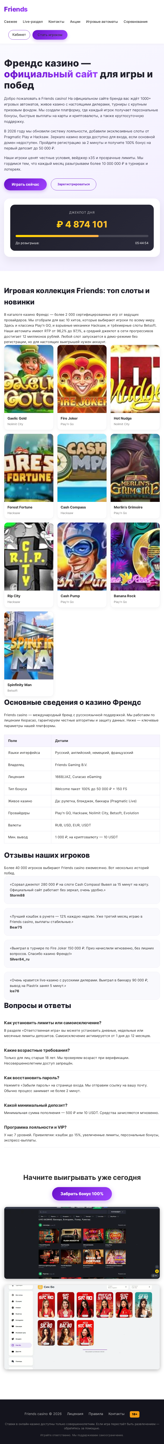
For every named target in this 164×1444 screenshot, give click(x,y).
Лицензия (75, 1414)
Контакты (56, 22)
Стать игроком (50, 35)
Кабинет (19, 35)
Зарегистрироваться (73, 184)
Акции (75, 22)
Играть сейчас (25, 184)
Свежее (10, 22)
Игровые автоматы (102, 22)
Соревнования (136, 22)
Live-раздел (33, 22)
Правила (96, 1414)
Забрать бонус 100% (82, 1193)
